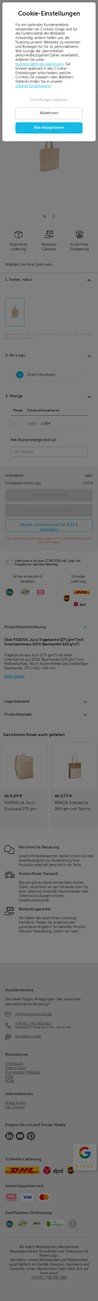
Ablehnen (49, 113)
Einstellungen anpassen (49, 100)
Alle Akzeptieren (49, 128)
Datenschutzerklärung (33, 86)
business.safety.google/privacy (39, 64)
